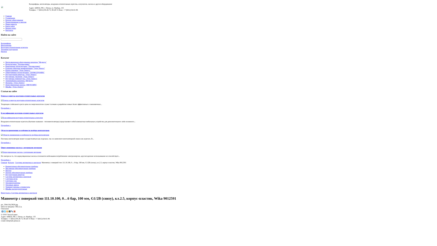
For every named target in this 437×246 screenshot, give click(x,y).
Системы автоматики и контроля (28, 163)
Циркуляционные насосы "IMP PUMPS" (21, 85)
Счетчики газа (11, 181)
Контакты (9, 30)
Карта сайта (10, 26)
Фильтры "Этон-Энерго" (15, 83)
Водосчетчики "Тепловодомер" (17, 64)
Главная (8, 16)
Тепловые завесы (12, 185)
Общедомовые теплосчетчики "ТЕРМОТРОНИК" (25, 72)
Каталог (11, 163)
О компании (10, 18)
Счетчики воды (11, 179)
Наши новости (11, 24)
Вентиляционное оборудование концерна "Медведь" (26, 62)
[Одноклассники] (7, 211)
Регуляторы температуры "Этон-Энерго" (21, 79)
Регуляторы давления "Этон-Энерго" (19, 77)
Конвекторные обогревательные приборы (21, 166)
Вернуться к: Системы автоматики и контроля (19, 193)
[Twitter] (5, 211)
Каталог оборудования (14, 20)
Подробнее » (6, 108)
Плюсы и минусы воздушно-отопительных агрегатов (23, 96)
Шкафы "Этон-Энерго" (14, 87)
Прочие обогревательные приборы (19, 173)
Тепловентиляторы (12, 183)
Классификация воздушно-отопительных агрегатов (22, 113)
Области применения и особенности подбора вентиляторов (25, 130)
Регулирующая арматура (14, 175)
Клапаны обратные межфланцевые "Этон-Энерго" (25, 68)
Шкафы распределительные (16, 189)
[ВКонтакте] (2, 211)
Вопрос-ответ (10, 28)
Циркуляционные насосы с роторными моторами (21, 148)
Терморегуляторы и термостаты (17, 187)
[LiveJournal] (12, 211)
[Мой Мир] (10, 211)
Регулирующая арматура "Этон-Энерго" (21, 75)
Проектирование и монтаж (15, 22)
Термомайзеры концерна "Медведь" (19, 81)
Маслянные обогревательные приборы (20, 168)
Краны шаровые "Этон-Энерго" (17, 70)
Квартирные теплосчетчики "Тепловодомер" (22, 66)
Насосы (8, 171)
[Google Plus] (14, 211)
